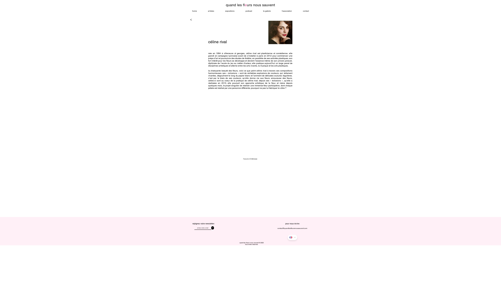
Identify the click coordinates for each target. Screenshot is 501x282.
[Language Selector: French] (292, 237)
